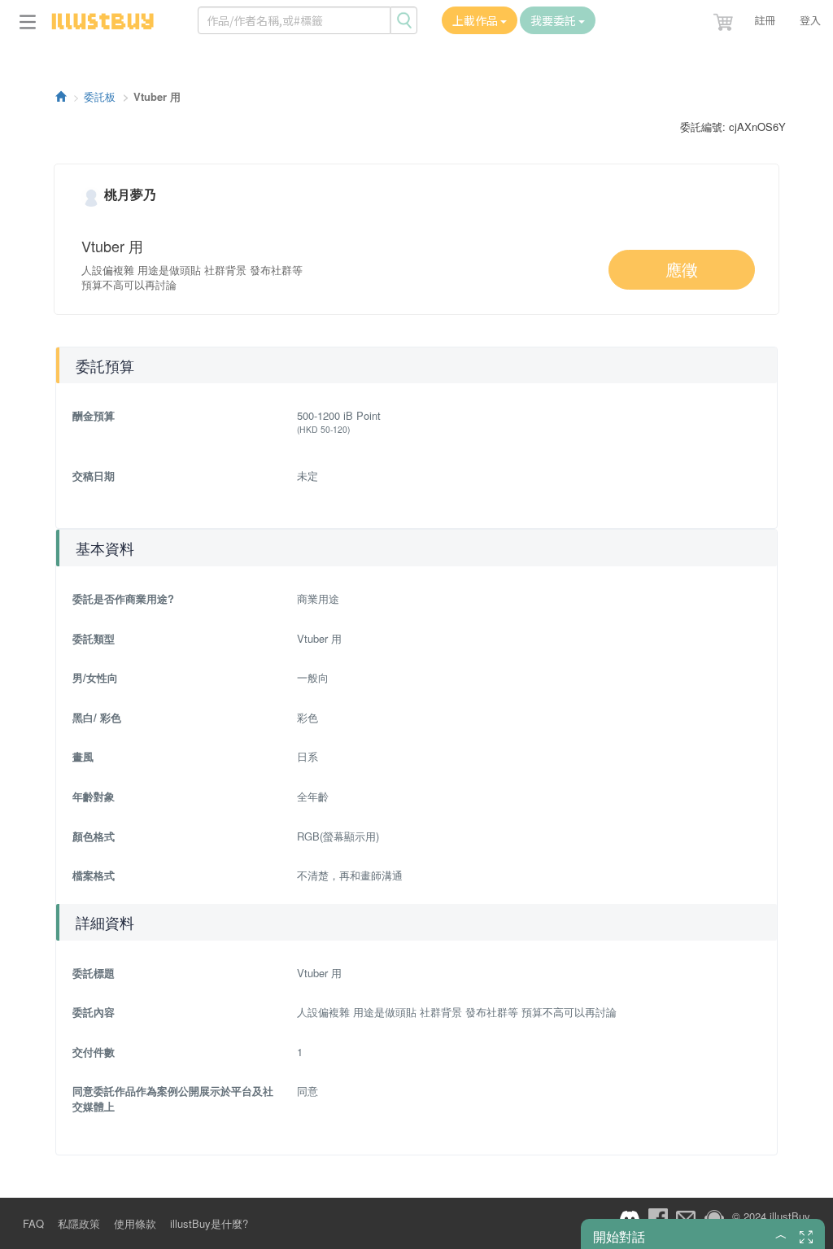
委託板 (100, 96)
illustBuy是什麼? (209, 1223)
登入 (810, 20)
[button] (725, 18)
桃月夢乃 (130, 194)
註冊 (764, 20)
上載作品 (476, 20)
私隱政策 (79, 1223)
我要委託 (554, 20)
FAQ (33, 1223)
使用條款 (135, 1223)
